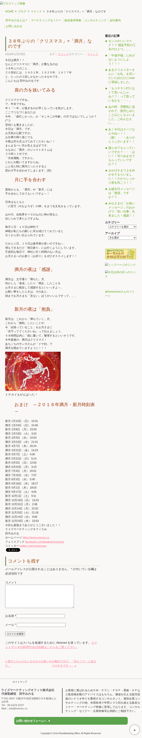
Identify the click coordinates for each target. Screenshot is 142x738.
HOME (9, 11)
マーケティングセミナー (46, 20)
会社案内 (115, 20)
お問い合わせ (14, 26)
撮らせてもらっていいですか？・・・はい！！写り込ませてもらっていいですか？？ (121, 156)
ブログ (22, 11)
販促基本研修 (73, 20)
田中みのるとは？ (17, 20)
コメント (11, 582)
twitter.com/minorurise (33, 545)
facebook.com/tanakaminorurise (44, 541)
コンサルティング (95, 20)
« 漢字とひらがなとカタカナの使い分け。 (28, 663)
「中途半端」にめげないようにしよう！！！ (121, 59)
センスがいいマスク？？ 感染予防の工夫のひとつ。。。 (122, 45)
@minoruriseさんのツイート (119, 293)
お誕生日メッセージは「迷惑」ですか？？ (121, 193)
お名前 (9, 615)
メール (10, 624)
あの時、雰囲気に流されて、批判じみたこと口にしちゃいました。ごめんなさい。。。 (121, 115)
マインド (36, 11)
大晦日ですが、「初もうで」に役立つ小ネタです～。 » (74, 663)
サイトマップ (20, 681)
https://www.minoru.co (36, 537)
